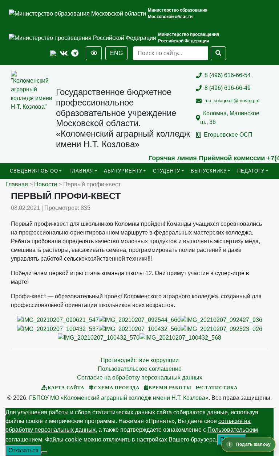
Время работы (170, 388)
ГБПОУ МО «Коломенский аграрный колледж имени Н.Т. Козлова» (119, 398)
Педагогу (250, 171)
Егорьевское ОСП (228, 135)
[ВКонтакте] (64, 53)
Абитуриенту (123, 171)
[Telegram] (74, 53)
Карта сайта (66, 388)
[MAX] (53, 53)
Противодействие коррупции (140, 360)
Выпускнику (209, 171)
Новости (45, 184)
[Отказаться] (44, 452)
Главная (81, 171)
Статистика (219, 388)
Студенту (166, 171)
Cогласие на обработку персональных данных (139, 377)
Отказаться (23, 450)
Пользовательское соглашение (140, 369)
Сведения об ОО (34, 171)
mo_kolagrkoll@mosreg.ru (232, 100)
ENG (116, 53)
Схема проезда (117, 388)
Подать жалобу (253, 444)
